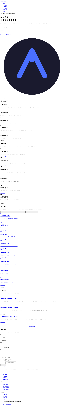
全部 (2, 212)
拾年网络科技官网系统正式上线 (8, 298)
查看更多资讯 (32, 326)
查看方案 (9, 34)
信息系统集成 (6, 387)
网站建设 (9, 212)
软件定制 (5, 212)
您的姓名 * (2, 357)
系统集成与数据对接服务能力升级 (9, 317)
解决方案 (5, 6)
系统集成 (23, 212)
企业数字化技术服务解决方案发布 (9, 307)
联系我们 (5, 11)
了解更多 (2, 156)
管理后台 (5, 399)
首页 (4, 3)
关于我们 (5, 9)
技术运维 (27, 212)
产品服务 (5, 5)
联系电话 (2, 359)
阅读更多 (2, 303)
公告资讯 (5, 8)
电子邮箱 (2, 360)
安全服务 (32, 212)
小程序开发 (19, 212)
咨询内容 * (2, 363)
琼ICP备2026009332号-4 (5, 404)
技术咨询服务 (6, 389)
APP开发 (14, 212)
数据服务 (36, 212)
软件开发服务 (6, 384)
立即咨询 (4, 34)
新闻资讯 (5, 396)
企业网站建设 (6, 386)
